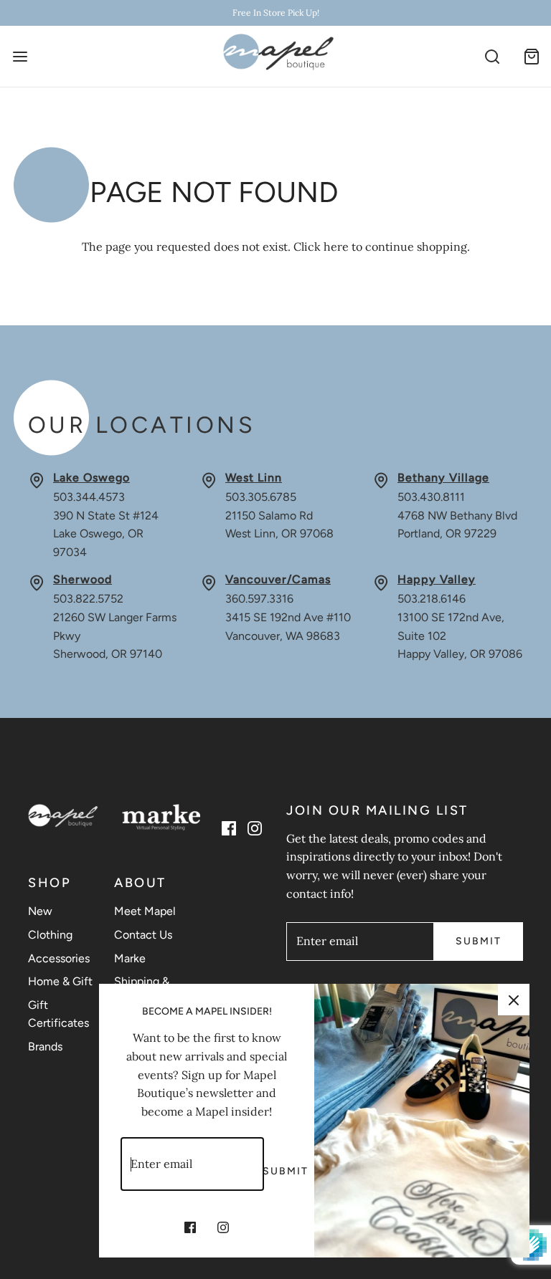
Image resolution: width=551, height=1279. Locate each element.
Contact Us (143, 935)
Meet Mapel (145, 911)
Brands (45, 1046)
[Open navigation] (19, 56)
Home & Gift (60, 981)
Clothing (50, 935)
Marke (130, 958)
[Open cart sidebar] (531, 56)
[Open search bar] (492, 56)
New (40, 911)
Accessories (59, 958)
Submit (478, 941)
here (336, 246)
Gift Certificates (58, 1014)
